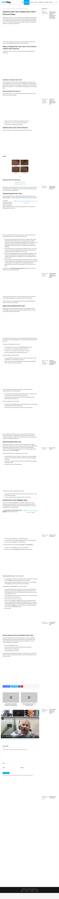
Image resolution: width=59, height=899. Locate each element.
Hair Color (7, 8)
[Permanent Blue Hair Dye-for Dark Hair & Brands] (45, 229)
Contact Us (27, 890)
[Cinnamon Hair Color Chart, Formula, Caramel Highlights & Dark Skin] (45, 142)
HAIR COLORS (26, 2)
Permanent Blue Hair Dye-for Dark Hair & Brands (52, 187)
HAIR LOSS (36, 2)
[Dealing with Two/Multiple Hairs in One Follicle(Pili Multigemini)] (45, 403)
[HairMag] (6, 2)
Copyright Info (32, 890)
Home (4, 8)
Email (4, 767)
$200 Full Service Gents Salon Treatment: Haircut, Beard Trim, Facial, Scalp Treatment (19, 718)
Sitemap (37, 890)
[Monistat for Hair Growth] (45, 490)
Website (22, 767)
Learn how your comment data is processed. (25, 775)
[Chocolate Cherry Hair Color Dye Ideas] (45, 665)
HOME (22, 2)
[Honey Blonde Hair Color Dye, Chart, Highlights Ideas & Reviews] (45, 316)
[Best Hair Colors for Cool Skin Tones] (45, 839)
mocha (14, 86)
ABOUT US (51, 2)
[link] (3, 718)
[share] (37, 718)
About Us (22, 890)
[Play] (31, 713)
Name (4, 763)
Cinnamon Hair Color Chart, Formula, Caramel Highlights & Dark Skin (52, 101)
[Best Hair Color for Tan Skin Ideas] (45, 577)
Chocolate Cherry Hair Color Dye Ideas (52, 623)
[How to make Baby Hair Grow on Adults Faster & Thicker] (45, 752)
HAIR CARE (46, 2)
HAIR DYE (31, 2)
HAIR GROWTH (41, 2)
